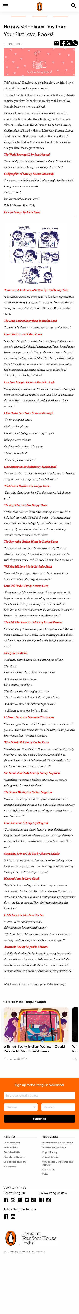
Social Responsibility (15, 1161)
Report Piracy (49, 1152)
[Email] (56, 43)
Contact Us (48, 1169)
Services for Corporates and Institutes (57, 1163)
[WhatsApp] (75, 43)
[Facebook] (63, 43)
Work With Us (11, 1147)
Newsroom (10, 1166)
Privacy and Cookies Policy (57, 1142)
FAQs (45, 1174)
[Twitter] (69, 43)
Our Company (12, 1142)
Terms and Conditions (54, 1147)
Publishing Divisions (14, 1157)
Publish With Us (12, 1152)
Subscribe (39, 1119)
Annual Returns (50, 1157)
